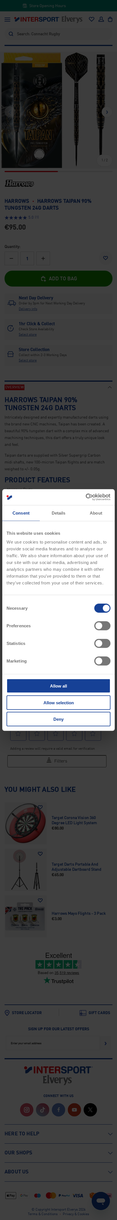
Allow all (58, 686)
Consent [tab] (21, 512)
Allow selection (58, 702)
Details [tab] (59, 512)
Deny (58, 719)
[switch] (102, 625)
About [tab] (96, 512)
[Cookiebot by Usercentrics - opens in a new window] (85, 497)
